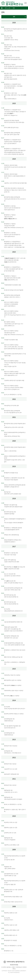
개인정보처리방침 (14, 964)
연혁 (14, 8)
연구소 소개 (7, 8)
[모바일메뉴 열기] (25, 3)
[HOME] (1, 8)
